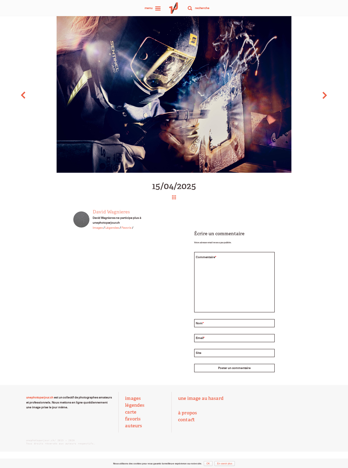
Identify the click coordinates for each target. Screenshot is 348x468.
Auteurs (133, 426)
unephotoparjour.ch (39, 397)
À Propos (187, 413)
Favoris (126, 228)
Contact (186, 420)
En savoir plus (224, 463)
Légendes (112, 228)
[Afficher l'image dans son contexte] (174, 197)
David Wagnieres (111, 212)
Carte (130, 412)
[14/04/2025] (34, 95)
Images (98, 228)
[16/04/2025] (313, 95)
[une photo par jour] (174, 8)
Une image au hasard (201, 398)
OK (208, 463)
